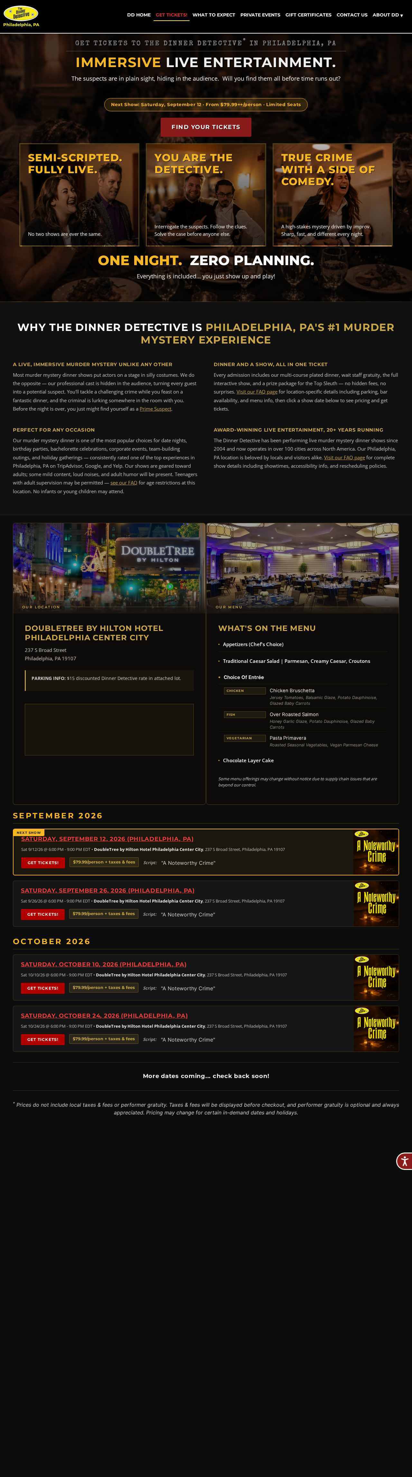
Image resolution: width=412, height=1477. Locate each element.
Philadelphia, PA (21, 24)
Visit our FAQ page (257, 391)
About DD (388, 15)
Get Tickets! (171, 15)
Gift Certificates (309, 15)
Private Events (260, 15)
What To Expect (213, 15)
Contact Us (352, 15)
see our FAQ (123, 482)
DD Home (139, 15)
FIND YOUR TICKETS (206, 127)
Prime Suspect (155, 408)
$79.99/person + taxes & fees (104, 861)
